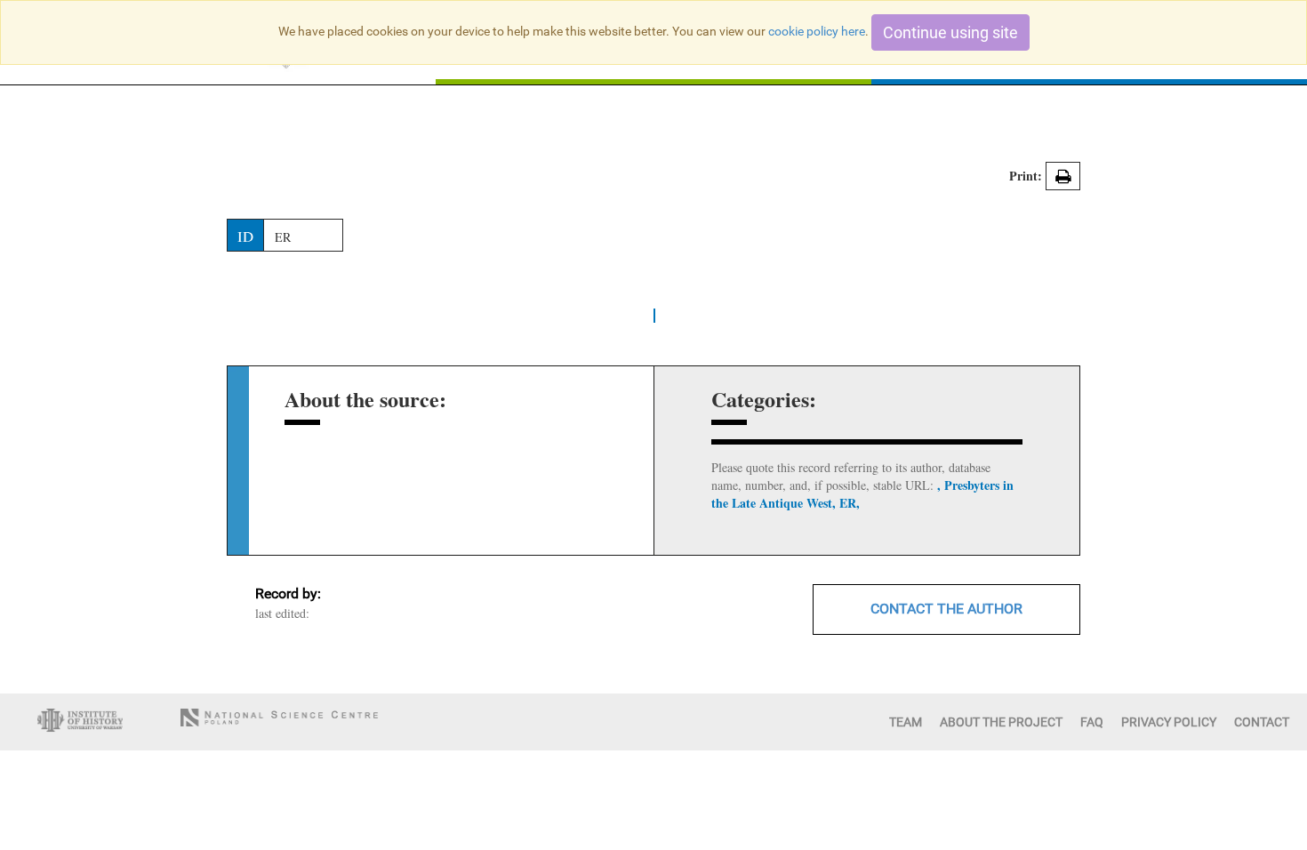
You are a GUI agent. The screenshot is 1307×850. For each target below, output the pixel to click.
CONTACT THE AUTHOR (946, 608)
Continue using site (950, 32)
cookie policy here (816, 31)
